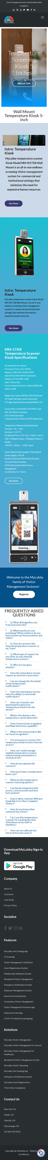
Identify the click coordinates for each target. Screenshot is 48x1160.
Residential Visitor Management (18, 979)
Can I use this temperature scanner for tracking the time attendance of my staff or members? (22, 821)
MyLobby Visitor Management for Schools (23, 1045)
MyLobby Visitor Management (17, 1040)
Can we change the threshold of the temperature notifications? (23, 683)
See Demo (13, 203)
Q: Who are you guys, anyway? (19, 666)
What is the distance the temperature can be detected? (21, 716)
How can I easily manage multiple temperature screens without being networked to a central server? (21, 754)
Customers (9, 894)
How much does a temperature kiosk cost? (24, 773)
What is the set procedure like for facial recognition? (23, 733)
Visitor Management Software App (19, 1007)
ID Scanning (9, 957)
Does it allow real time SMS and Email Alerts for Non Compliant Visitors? (24, 801)
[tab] (24, 624)
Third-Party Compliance (14, 1088)
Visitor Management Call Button (18, 962)
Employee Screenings (13, 1013)
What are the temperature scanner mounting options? (22, 781)
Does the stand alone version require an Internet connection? (23, 674)
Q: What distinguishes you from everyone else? (21, 623)
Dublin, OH (9, 1115)
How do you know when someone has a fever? (20, 810)
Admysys (25, 1154)
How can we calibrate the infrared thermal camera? (21, 831)
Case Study (9, 900)
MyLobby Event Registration (17, 1082)
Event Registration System (16, 968)
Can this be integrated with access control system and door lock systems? (22, 790)
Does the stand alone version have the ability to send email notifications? (23, 694)
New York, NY (10, 1109)
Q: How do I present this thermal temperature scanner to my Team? (22, 646)
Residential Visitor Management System (21, 1060)
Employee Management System (18, 990)
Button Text (24, 83)
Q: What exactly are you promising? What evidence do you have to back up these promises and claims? (24, 634)
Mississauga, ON (11, 1126)
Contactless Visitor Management (18, 1001)
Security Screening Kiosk (15, 996)
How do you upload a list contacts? (20, 764)
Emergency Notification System (18, 985)
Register (24, 594)
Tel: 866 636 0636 (12, 1131)
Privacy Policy (10, 905)
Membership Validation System (17, 973)
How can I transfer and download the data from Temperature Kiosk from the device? (20, 706)
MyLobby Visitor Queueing (16, 1065)
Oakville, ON (9, 1120)
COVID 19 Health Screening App (18, 1018)
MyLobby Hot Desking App (16, 951)
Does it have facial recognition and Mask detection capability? (24, 724)
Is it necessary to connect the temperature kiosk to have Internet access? (24, 742)
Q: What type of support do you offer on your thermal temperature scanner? (22, 656)
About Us (8, 888)
